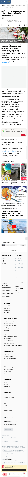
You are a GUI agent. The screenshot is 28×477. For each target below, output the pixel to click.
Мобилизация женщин (8, 340)
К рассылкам (8, 429)
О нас (3, 274)
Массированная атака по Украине (11, 327)
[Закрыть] (25, 466)
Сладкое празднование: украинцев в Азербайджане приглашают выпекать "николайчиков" (21, 5)
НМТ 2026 (6, 384)
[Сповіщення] (26, 2)
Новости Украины (7, 306)
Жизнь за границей (11, 5)
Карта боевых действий (9, 321)
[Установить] (14, 468)
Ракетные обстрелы (8, 320)
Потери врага (7, 330)
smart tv (5, 441)
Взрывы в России (7, 328)
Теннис (5, 407)
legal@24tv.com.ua (16, 460)
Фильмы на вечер (7, 371)
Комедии (5, 373)
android (5, 438)
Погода (5, 314)
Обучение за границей (8, 388)
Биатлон (5, 408)
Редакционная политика (6, 279)
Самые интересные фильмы (10, 367)
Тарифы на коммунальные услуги (11, 358)
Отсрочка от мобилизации (9, 343)
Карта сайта (17, 292)
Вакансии (17, 286)
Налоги (5, 360)
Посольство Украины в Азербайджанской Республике (14, 21)
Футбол (5, 405)
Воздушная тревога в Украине (10, 325)
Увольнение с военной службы (10, 336)
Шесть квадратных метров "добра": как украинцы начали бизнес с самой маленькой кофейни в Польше (13, 91)
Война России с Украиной (10, 318)
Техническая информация (20, 282)
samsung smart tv (14, 441)
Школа (5, 382)
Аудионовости (7, 312)
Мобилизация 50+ (7, 338)
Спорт (5, 401)
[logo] (8, 2)
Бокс (5, 403)
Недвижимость (7, 392)
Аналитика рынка (7, 394)
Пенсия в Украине (7, 361)
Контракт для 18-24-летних (9, 341)
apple (14, 438)
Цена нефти (6, 353)
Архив (16, 290)
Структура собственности (20, 288)
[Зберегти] (24, 25)
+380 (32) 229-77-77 (9, 459)
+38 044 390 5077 (18, 255)
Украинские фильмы (8, 369)
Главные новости (7, 305)
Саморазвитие (7, 386)
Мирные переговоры (8, 323)
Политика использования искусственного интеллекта (7, 293)
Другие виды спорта (8, 410)
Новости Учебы (7, 379)
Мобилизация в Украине (10, 335)
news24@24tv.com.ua (6, 255)
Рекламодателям (5, 285)
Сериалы (5, 374)
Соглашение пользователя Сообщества (20, 277)
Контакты (17, 284)
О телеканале (4, 281)
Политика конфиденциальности (6, 290)
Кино (5, 366)
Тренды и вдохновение (9, 397)
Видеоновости (7, 310)
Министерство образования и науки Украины (13, 380)
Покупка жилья (7, 395)
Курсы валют (6, 354)
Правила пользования (6, 287)
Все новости (7, 303)
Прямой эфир (7, 308)
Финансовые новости (8, 356)
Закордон (3, 5)
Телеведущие (4, 283)
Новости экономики (9, 351)
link (15, 260)
